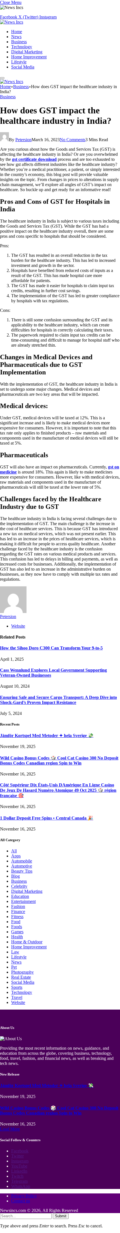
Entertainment (23, 901)
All (14, 850)
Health (17, 936)
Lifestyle (19, 62)
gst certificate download (34, 159)
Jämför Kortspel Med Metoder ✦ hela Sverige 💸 (46, 735)
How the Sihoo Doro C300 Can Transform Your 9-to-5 (51, 648)
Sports (16, 987)
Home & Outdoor (26, 941)
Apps (16, 856)
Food (15, 921)
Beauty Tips (21, 871)
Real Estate (21, 977)
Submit (60, 1216)
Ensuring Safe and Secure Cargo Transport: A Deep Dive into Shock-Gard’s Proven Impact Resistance (58, 700)
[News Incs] (11, 22)
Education (20, 896)
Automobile (21, 861)
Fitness (17, 916)
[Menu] (2, 78)
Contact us (20, 1200)
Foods (16, 926)
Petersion (23, 139)
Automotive (21, 866)
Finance (18, 911)
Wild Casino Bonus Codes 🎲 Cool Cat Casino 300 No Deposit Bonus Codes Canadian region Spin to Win (59, 760)
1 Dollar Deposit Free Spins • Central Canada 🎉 (46, 818)
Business (19, 41)
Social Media (22, 67)
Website (18, 1002)
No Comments (72, 139)
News (16, 36)
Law (15, 952)
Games (17, 931)
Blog (15, 876)
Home (16, 31)
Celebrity (19, 886)
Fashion (18, 906)
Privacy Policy (24, 1195)
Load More (10, 1129)
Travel (16, 997)
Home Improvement (29, 56)
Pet (14, 967)
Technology (21, 46)
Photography (22, 972)
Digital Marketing (26, 51)
